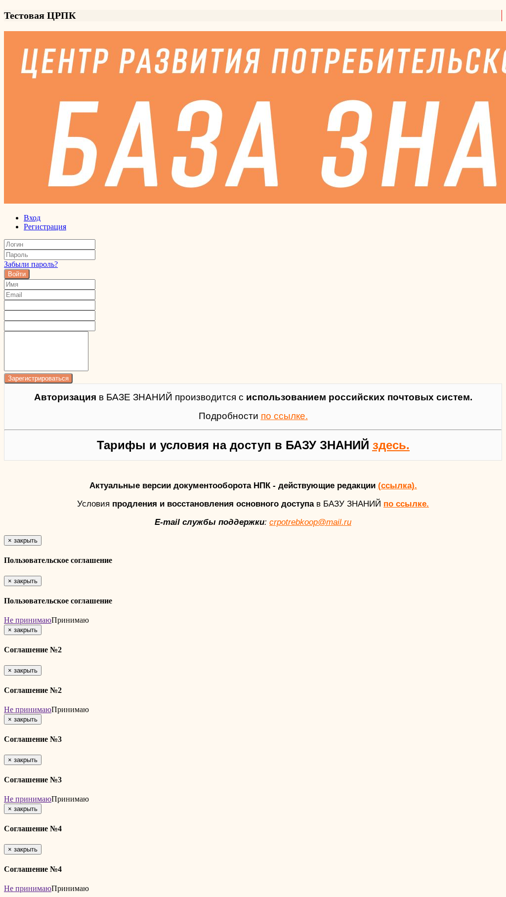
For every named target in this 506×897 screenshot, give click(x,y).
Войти (17, 274)
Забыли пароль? (31, 264)
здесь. (391, 445)
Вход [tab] (32, 218)
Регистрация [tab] (45, 226)
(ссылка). (397, 485)
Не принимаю (27, 620)
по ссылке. (406, 504)
